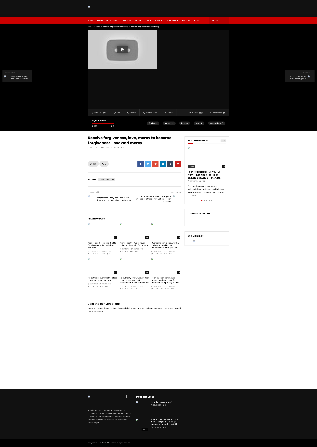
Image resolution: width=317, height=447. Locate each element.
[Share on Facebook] (140, 164)
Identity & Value (154, 20)
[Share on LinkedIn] (163, 164)
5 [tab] (211, 200)
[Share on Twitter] (148, 164)
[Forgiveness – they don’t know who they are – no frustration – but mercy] (91, 199)
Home (90, 20)
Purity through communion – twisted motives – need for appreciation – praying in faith (165, 280)
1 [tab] (201, 200)
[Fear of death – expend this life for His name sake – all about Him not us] (102, 231)
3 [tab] (206, 200)
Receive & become (107, 179)
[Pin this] (178, 164)
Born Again (172, 20)
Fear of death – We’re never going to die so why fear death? (134, 244)
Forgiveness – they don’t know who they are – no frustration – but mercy (114, 199)
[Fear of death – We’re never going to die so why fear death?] (134, 231)
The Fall (138, 20)
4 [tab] (209, 200)
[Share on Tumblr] (170, 164)
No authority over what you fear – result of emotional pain (102, 279)
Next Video (176, 192)
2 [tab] (204, 200)
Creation (126, 20)
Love (196, 20)
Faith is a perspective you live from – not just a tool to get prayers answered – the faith (204, 174)
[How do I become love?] (142, 407)
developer (94, 251)
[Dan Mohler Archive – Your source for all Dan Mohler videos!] (110, 9)
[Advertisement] (184, 8)
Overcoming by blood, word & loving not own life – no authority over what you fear (165, 245)
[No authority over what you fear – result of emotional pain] (102, 266)
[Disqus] (134, 346)
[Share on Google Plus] (155, 164)
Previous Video (94, 192)
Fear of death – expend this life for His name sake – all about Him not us (102, 245)
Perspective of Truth (107, 20)
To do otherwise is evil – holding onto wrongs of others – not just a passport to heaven (154, 198)
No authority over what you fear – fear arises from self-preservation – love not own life (134, 280)
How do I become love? (161, 402)
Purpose (186, 20)
